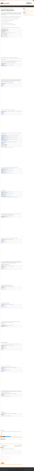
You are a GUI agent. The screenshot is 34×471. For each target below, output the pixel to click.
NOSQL (4, 6)
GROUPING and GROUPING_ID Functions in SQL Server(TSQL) (7, 23)
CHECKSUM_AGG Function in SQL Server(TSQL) (5, 446)
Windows (13, 6)
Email (1, 457)
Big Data (6, 6)
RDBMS (1, 6)
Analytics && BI (9, 6)
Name (1, 455)
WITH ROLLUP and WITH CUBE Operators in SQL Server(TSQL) (7, 20)
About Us (20, 6)
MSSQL (3, 8)
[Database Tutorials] (5, 3)
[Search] (33, 0)
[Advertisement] (28, 20)
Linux (15, 6)
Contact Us (17, 6)
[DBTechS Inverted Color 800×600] (29, 3)
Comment (2, 449)
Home (1, 8)
